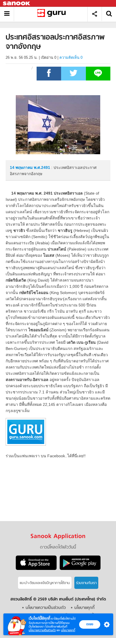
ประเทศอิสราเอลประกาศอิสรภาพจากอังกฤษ (52, 14)
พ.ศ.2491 (42, 167)
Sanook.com (17, 3)
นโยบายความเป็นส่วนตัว (42, 630)
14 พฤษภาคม (22, 167)
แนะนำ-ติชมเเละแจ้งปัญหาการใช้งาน (45, 583)
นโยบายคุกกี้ (68, 630)
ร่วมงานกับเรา (86, 583)
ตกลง (89, 624)
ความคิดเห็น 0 (70, 57)
